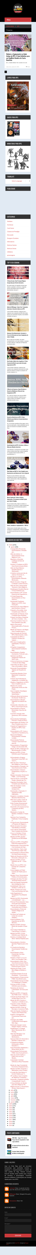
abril (12, 1096)
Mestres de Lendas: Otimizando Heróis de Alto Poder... (18, 687)
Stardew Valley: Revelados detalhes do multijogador (18, 1152)
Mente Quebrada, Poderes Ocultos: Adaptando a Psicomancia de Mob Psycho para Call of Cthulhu (17, 499)
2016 (10, 1121)
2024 (10, 1106)
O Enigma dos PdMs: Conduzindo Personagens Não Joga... (18, 1021)
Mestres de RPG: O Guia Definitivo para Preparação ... (19, 754)
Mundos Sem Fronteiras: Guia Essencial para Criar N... (19, 965)
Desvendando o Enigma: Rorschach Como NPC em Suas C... (19, 759)
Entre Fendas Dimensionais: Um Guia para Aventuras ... (19, 804)
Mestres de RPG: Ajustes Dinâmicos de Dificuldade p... (18, 838)
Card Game (10, 228)
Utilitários (10, 252)
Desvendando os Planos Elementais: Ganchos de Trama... (18, 710)
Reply (28, 67)
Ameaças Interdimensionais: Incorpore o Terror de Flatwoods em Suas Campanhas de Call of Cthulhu (17, 335)
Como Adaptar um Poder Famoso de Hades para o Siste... (18, 871)
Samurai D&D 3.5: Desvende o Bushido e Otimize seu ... (19, 1039)
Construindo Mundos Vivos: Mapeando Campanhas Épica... (18, 675)
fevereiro (13, 1100)
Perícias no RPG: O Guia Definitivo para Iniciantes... (18, 985)
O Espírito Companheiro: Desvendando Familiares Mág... (18, 648)
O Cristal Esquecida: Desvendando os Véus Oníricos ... (17, 598)
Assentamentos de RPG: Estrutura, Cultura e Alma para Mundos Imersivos (17, 446)
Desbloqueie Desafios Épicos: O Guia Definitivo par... (19, 589)
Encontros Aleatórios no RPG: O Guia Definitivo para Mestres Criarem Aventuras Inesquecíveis (17, 419)
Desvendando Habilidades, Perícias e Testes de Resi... (19, 719)
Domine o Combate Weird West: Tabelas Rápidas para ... (19, 938)
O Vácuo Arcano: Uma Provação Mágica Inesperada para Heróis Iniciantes (16, 282)
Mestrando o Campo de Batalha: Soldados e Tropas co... (19, 813)
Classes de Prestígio (13, 231)
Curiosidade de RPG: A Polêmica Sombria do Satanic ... (17, 638)
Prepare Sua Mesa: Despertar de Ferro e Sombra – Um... (19, 618)
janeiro (13, 1102)
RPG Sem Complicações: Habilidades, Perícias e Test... (18, 643)
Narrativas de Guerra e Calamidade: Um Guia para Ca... (19, 989)
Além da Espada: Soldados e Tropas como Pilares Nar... (19, 1011)
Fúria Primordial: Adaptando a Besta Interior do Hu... (19, 1048)
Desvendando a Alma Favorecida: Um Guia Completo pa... (17, 954)
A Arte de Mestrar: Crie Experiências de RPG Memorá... (17, 921)
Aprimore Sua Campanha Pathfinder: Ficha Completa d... (19, 818)
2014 (10, 1125)
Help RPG (17, 1243)
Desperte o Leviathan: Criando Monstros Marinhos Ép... (19, 796)
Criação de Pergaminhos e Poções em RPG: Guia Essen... (18, 727)
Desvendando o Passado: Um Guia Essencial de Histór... (19, 767)
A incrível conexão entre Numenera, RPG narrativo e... (18, 715)
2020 (10, 1113)
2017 (10, 1119)
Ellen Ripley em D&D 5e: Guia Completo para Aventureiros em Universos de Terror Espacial (18, 472)
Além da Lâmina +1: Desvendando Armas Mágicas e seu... (17, 555)
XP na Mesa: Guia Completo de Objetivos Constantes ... (19, 1076)
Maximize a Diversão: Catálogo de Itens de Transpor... (17, 561)
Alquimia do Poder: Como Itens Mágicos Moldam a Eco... (18, 970)
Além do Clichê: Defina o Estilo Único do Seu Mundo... (17, 1056)
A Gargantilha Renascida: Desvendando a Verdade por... (18, 550)
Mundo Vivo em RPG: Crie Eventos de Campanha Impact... (18, 866)
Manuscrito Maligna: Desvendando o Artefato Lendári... (18, 736)
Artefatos (9, 221)
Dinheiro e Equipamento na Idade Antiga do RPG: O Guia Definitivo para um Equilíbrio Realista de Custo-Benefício (18, 57)
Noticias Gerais (11, 248)
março (13, 1098)
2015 (10, 1123)
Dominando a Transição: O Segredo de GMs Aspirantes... (18, 792)
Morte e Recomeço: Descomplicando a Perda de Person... (19, 626)
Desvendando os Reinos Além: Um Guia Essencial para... (19, 853)
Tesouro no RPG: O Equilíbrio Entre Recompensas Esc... (19, 842)
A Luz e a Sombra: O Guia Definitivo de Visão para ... (18, 833)
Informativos (10, 241)
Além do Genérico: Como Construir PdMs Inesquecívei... (17, 787)
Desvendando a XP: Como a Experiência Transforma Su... (19, 732)
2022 (10, 1109)
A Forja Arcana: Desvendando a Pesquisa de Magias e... (19, 823)
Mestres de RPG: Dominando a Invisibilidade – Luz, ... (19, 899)
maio (12, 1094)
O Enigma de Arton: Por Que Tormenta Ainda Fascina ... (18, 879)
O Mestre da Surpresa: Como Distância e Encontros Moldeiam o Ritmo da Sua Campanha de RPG (16, 391)
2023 (10, 1107)
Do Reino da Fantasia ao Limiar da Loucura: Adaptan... (17, 916)
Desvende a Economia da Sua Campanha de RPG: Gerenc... (19, 808)
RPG (18, 26)
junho (12, 1092)
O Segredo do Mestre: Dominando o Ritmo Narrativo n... (17, 1044)
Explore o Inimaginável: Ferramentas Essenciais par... (18, 1016)
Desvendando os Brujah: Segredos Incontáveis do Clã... (18, 701)
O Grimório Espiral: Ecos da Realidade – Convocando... (19, 974)
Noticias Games (12, 245)
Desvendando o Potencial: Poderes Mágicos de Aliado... (18, 910)
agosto (13, 547)
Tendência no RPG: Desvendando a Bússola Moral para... (18, 578)
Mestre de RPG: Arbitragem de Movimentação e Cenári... (19, 749)
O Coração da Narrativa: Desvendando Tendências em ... (18, 949)
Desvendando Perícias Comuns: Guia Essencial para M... (18, 741)
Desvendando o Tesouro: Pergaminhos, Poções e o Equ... (18, 771)
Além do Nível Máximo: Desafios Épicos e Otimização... (17, 569)
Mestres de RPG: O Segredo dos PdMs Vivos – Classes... (19, 993)
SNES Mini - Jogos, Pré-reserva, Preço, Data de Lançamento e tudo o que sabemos (20, 1139)
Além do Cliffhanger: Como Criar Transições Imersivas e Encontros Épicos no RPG (17, 308)
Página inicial (10, 26)
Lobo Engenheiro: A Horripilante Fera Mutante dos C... (18, 895)
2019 (10, 1115)
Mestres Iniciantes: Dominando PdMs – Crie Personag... (19, 775)
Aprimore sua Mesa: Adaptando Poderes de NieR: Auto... (17, 657)
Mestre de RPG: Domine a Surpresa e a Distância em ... (19, 1001)
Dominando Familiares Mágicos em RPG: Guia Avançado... (18, 603)
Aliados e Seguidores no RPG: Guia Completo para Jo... (19, 683)
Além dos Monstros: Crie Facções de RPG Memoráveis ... (17, 1035)
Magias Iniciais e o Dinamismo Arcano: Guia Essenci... (19, 1087)
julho (12, 1090)
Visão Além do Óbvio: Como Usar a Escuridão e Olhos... (19, 665)
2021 (10, 1111)
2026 (10, 545)
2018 (10, 1117)
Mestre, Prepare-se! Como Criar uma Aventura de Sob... (19, 890)
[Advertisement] (18, 201)
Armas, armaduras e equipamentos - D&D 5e (17, 525)
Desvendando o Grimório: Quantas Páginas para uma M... (19, 944)
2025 (10, 1104)
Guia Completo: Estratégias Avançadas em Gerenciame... (18, 692)
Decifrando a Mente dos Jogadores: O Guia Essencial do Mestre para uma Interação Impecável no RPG (17, 363)
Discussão (10, 235)
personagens (11, 255)
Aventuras (10, 225)
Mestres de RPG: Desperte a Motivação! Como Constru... (19, 1069)
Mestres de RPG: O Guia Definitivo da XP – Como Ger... (18, 861)
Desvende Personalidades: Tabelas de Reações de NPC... (18, 670)
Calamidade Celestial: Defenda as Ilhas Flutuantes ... (19, 1061)
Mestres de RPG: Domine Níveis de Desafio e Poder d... (18, 926)
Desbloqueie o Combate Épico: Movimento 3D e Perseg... (18, 1030)
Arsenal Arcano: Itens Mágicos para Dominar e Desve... (19, 607)
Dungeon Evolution (13, 238)
